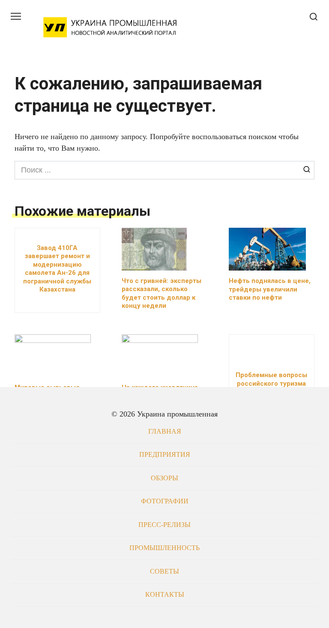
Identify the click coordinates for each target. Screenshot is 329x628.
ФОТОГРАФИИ (164, 501)
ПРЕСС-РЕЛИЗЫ (164, 525)
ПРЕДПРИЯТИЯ (164, 454)
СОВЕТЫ (164, 571)
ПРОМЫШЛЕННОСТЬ (164, 548)
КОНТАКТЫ (164, 594)
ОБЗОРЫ (164, 478)
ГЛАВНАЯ (164, 431)
